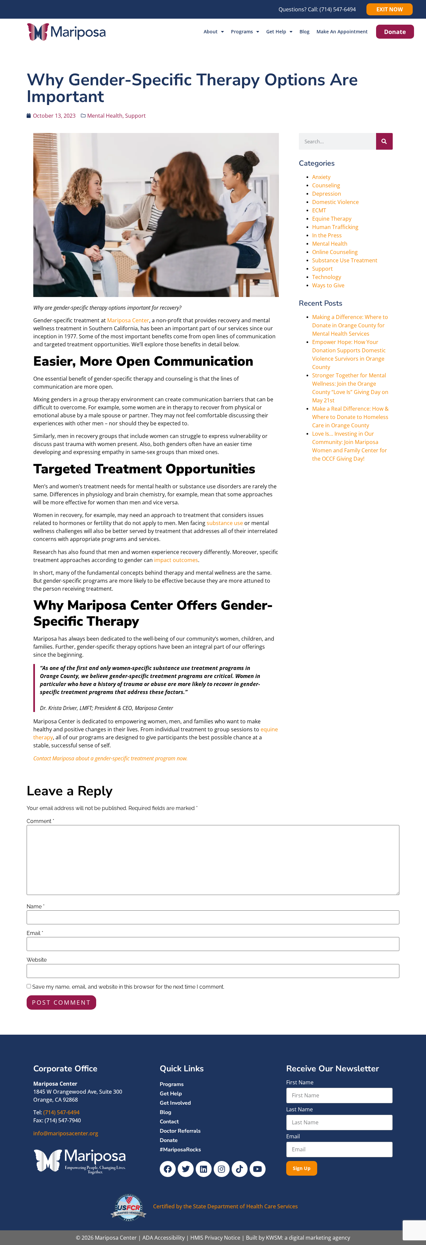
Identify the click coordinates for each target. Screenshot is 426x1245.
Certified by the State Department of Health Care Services (225, 1206)
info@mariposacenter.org (65, 1133)
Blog (305, 31)
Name (36, 906)
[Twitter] (186, 1169)
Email (35, 933)
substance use (225, 523)
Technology (326, 277)
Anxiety (321, 177)
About (211, 31)
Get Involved (175, 1103)
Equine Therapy (331, 218)
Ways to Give (328, 285)
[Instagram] (222, 1169)
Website (37, 960)
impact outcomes (176, 560)
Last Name (299, 1110)
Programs (242, 31)
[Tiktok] (240, 1169)
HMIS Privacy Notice (215, 1237)
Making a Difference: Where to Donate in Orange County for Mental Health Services (350, 325)
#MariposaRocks (180, 1149)
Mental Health (104, 115)
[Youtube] (258, 1169)
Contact (169, 1121)
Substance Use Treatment (344, 260)
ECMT (319, 210)
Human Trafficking (335, 227)
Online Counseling (335, 252)
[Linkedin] (204, 1169)
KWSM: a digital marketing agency (308, 1237)
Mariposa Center (128, 320)
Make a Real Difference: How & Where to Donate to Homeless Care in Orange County (350, 417)
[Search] (384, 141)
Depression (326, 193)
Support (135, 115)
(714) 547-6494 (338, 9)
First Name (300, 1083)
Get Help (276, 31)
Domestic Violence (335, 202)
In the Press (327, 235)
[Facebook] (168, 1169)
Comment (40, 821)
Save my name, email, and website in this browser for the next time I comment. (128, 987)
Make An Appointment (342, 31)
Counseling (326, 185)
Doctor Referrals (180, 1131)
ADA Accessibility (163, 1237)
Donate (169, 1140)
